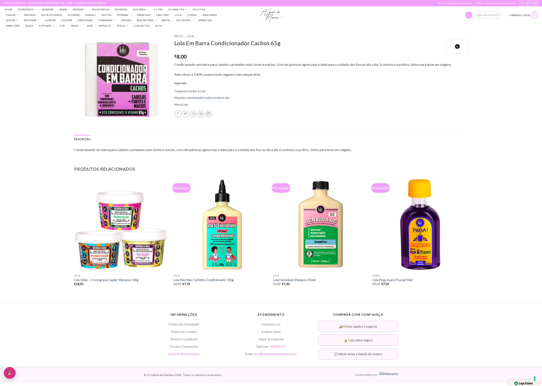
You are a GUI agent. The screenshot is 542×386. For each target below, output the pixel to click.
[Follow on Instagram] (529, 3)
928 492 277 (278, 346)
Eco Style (199, 9)
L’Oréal (192, 15)
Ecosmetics (176, 9)
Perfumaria (85, 20)
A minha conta (271, 332)
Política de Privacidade (184, 324)
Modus (10, 20)
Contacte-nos (271, 324)
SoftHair (45, 25)
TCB (62, 25)
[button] (488, 15)
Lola (178, 15)
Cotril (158, 9)
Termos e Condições (184, 339)
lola (227, 97)
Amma (63, 9)
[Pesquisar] (468, 15)
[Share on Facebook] (177, 113)
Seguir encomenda (271, 339)
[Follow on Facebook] (522, 3)
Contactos (142, 25)
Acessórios (25, 9)
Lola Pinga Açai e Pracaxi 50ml (393, 280)
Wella (121, 25)
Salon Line (183, 20)
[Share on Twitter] (185, 113)
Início (178, 36)
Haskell (90, 15)
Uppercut (104, 25)
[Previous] (74, 235)
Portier (67, 20)
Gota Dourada (51, 15)
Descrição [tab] (82, 139)
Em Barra (193, 91)
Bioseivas (121, 9)
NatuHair (30, 20)
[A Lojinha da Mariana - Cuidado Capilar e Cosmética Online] (271, 15)
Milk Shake (210, 15)
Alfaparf (48, 9)
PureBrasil (106, 20)
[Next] (468, 235)
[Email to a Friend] (193, 113)
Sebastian (205, 20)
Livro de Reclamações (183, 354)
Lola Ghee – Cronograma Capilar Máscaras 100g (106, 280)
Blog (158, 25)
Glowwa (74, 15)
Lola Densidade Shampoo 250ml (294, 280)
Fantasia (30, 15)
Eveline (10, 15)
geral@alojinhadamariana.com (275, 354)
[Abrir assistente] (10, 373)
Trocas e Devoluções (183, 346)
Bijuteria (139, 9)
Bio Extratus (101, 9)
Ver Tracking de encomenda (455, 3)
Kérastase (144, 15)
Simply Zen (12, 25)
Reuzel (166, 20)
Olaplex (50, 20)
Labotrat (163, 15)
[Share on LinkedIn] (208, 113)
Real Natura (145, 20)
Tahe (89, 25)
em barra (218, 97)
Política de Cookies (184, 332)
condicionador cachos (199, 97)
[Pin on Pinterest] (200, 113)
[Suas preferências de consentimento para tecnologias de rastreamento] (535, 379)
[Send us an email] (535, 3)
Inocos (106, 15)
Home (8, 9)
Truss (74, 25)
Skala (29, 25)
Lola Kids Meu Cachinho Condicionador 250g (204, 280)
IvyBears (123, 15)
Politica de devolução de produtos (496, 3)
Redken (126, 20)
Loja (190, 36)
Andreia (78, 9)
